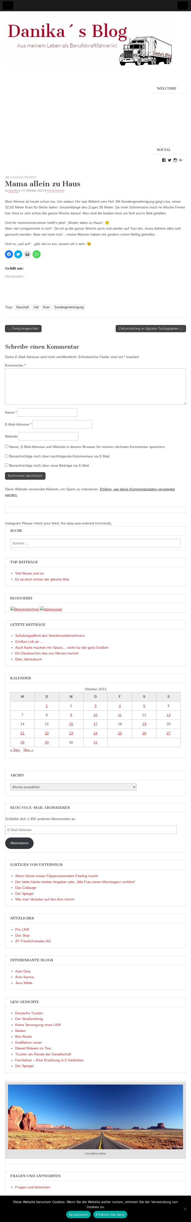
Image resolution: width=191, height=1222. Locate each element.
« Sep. (15, 750)
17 (95, 724)
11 (120, 715)
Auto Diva (22, 971)
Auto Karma (24, 977)
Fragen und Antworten (32, 1187)
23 (71, 733)
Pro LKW (22, 929)
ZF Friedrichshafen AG (33, 941)
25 (120, 733)
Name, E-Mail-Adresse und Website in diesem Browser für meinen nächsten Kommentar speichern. (87, 447)
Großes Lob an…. (29, 641)
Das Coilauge (25, 888)
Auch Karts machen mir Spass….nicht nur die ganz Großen (61, 647)
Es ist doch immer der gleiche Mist (42, 579)
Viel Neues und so (29, 573)
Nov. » (28, 750)
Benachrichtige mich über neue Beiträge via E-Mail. (49, 465)
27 (169, 733)
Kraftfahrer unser (28, 1042)
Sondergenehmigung (69, 307)
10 (95, 715)
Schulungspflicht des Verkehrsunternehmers (50, 636)
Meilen (20, 1031)
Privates (30, 177)
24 (95, 733)
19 (144, 724)
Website (11, 436)
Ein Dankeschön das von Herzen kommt (46, 653)
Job (36, 307)
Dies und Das (14, 177)
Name (11, 412)
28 (22, 742)
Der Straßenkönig (29, 1019)
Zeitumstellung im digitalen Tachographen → (151, 328)
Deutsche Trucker (29, 1013)
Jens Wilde (23, 983)
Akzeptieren (78, 1215)
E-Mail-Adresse (18, 424)
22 (47, 733)
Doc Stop (22, 935)
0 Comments (55, 190)
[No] (184, 1208)
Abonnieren (19, 843)
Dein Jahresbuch (28, 659)
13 (169, 715)
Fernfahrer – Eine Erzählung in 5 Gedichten (49, 1060)
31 (95, 742)
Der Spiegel (24, 894)
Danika (13, 190)
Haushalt (22, 307)
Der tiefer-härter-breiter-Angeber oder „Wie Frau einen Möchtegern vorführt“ (75, 882)
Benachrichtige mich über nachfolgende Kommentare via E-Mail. (59, 456)
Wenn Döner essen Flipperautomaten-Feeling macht (56, 876)
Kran (46, 307)
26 (144, 733)
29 (47, 742)
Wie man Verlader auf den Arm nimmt (44, 899)
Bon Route (23, 1036)
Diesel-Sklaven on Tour (33, 1048)
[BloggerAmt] (24, 609)
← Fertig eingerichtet (23, 328)
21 (22, 733)
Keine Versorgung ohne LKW (38, 1025)
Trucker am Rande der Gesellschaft (43, 1054)
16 (71, 724)
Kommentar (15, 365)
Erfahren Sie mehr (110, 1215)
